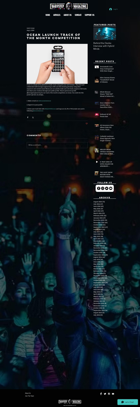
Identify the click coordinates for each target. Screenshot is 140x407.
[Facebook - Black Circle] (98, 188)
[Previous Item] (97, 33)
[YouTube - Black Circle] (110, 188)
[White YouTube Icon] (113, 394)
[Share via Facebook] (28, 117)
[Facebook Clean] (101, 394)
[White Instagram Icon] (109, 394)
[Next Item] (113, 33)
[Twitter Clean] (105, 394)
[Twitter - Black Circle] (106, 188)
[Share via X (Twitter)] (33, 117)
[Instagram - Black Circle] (102, 188)
